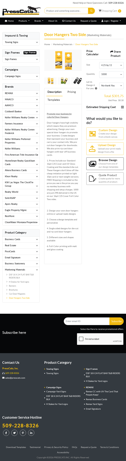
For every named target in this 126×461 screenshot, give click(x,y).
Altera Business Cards (16, 170)
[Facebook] (6, 432)
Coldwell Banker (13, 111)
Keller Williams (12, 149)
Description (54, 92)
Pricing (71, 92)
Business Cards (12, 239)
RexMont (9, 216)
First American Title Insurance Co (21, 155)
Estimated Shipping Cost (101, 107)
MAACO (9, 99)
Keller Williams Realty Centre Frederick (20, 131)
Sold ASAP (10, 198)
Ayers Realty (11, 204)
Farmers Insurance (14, 124)
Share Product (116, 53)
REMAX (9, 93)
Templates (53, 100)
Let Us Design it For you (90, 85)
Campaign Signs (13, 76)
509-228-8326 (116, 3)
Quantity (90, 74)
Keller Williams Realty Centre (20, 117)
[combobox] (111, 65)
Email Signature (12, 258)
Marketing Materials (15, 270)
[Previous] (47, 60)
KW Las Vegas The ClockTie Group (19, 184)
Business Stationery (15, 263)
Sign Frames (11, 59)
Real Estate (10, 245)
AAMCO (9, 105)
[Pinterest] (23, 432)
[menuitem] (9, 21)
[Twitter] (14, 432)
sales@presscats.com (15, 378)
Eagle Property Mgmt (15, 210)
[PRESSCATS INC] (21, 10)
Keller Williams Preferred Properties (17, 141)
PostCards (10, 251)
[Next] (79, 60)
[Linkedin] (31, 432)
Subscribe (116, 321)
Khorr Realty (11, 176)
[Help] (95, 88)
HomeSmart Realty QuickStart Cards (20, 163)
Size (88, 65)
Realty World (11, 192)
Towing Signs (11, 42)
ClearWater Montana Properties (21, 222)
